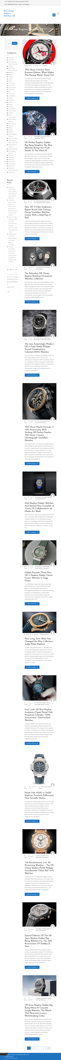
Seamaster (11, 159)
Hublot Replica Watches (45, 136)
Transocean (11, 172)
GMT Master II (11, 108)
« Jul (8, 291)
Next (48, 1048)
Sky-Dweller (11, 161)
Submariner (11, 166)
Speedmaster (11, 164)
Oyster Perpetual (12, 138)
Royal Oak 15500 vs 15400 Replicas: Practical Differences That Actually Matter (39, 795)
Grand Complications (39, 338)
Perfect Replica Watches (40, 138)
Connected (11, 93)
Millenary (10, 125)
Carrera (45, 65)
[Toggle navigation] (54, 14)
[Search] (58, 14)
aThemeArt (15, 1058)
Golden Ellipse (12, 110)
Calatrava (11, 77)
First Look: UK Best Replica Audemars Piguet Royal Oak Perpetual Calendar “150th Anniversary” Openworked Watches (39, 714)
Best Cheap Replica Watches (40, 202)
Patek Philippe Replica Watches (42, 857)
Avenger (10, 66)
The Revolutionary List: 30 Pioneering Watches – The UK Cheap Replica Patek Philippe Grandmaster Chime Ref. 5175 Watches (39, 867)
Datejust (10, 98)
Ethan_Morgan (29, 65)
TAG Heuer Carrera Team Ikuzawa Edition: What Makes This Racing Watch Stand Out (39, 72)
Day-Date (10, 100)
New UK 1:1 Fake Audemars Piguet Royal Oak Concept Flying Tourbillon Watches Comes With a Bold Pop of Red (38, 212)
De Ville (10, 102)
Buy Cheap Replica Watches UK (9, 13)
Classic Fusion (40, 566)
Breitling (39, 267)
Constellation (11, 96)
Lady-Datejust (12, 123)
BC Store (10, 1058)
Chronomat (44, 267)
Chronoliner (11, 83)
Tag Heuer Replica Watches (40, 422)
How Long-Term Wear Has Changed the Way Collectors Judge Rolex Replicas (39, 641)
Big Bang (38, 136)
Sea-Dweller (11, 157)
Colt (9, 91)
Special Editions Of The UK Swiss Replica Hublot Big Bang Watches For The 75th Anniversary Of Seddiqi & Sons (38, 941)
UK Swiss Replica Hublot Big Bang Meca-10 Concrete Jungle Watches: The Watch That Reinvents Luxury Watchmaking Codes (39, 1010)
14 (43, 1048)
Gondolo (10, 113)
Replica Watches (44, 634)
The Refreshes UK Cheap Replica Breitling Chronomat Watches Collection (38, 276)
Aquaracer (11, 60)
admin (25, 138)
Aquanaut (11, 57)
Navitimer (10, 132)
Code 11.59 (11, 89)
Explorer (10, 104)
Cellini (10, 81)
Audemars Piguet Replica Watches (43, 201)
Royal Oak (48, 202)
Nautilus (10, 130)
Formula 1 (10, 106)
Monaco (10, 127)
